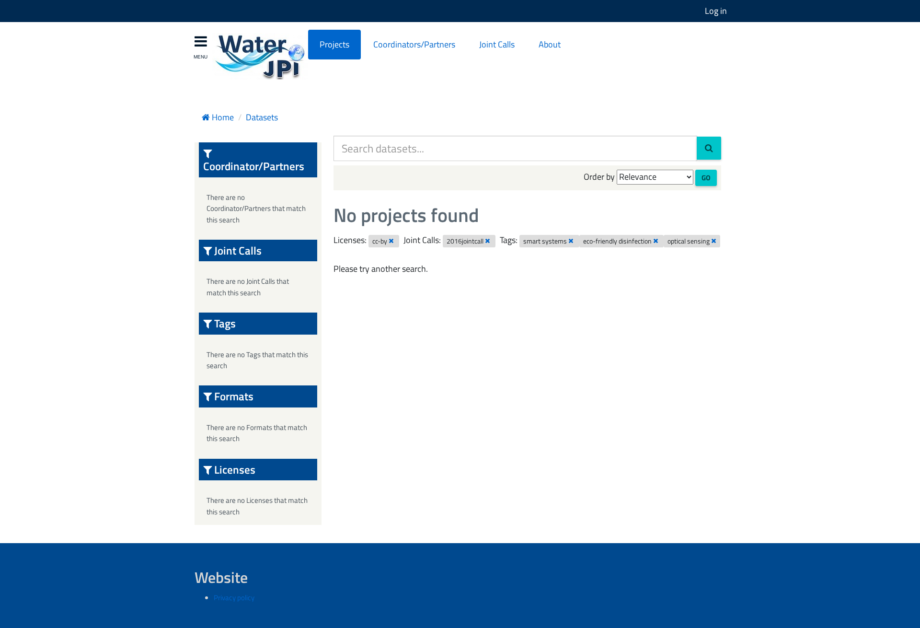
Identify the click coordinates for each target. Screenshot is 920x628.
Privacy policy (234, 597)
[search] (709, 148)
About (550, 44)
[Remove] (391, 240)
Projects (334, 44)
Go (706, 177)
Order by (599, 176)
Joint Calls (497, 44)
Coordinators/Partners (414, 44)
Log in (716, 10)
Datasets (262, 117)
